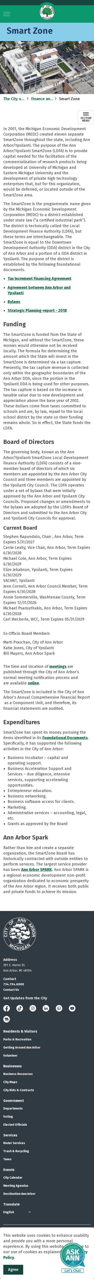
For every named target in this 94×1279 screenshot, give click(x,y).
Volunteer (10, 1055)
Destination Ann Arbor (19, 1194)
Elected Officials (15, 1125)
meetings (57, 666)
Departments (13, 1108)
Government (13, 1101)
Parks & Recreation (17, 1039)
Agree (13, 1269)
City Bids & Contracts (18, 1090)
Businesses (12, 1066)
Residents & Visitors (20, 1031)
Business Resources (18, 1074)
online (33, 683)
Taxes (7, 1159)
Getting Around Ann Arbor (21, 1047)
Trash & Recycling (16, 1151)
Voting (8, 1116)
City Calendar (12, 1178)
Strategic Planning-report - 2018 (37, 310)
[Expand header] (6, 14)
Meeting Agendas (15, 1186)
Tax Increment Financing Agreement (39, 278)
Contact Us (11, 990)
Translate (11, 1204)
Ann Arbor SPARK (36, 869)
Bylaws (14, 301)
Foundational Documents (65, 737)
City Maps (10, 1082)
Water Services (14, 1143)
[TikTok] (19, 1008)
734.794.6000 (13, 984)
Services (10, 1135)
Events (8, 1170)
